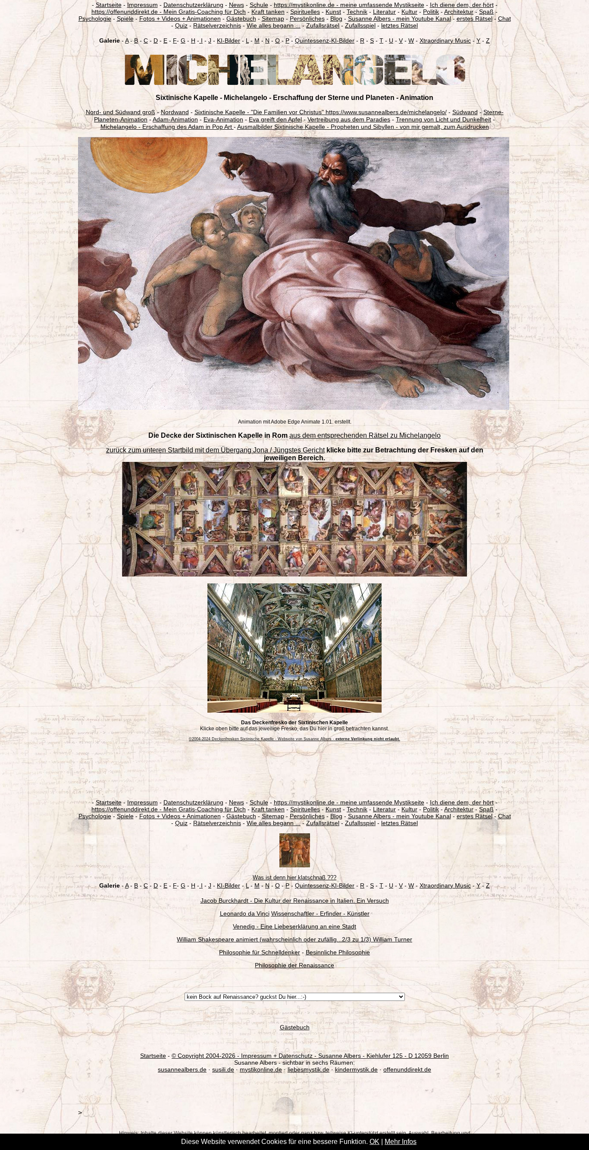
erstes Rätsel (474, 18)
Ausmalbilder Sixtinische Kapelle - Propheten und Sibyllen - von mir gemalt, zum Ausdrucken (363, 126)
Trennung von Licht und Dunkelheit (443, 119)
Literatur (384, 11)
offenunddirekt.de (407, 1069)
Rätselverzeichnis (217, 25)
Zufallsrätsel (322, 25)
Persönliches (307, 18)
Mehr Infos (401, 1141)
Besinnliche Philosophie (338, 952)
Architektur (458, 11)
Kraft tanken (268, 11)
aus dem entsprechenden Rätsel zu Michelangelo (365, 435)
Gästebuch (241, 18)
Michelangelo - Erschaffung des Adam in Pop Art (167, 126)
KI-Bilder (228, 40)
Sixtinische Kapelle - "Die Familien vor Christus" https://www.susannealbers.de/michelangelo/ (320, 112)
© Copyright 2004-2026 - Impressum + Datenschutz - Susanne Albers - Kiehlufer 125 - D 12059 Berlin (310, 1055)
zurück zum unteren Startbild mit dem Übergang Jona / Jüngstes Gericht (215, 450)
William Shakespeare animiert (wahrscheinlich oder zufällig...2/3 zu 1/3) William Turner (294, 939)
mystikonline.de (261, 1069)
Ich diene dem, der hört (462, 4)
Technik (357, 11)
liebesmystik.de (308, 1069)
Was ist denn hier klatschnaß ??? (294, 877)
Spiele (125, 18)
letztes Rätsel (399, 25)
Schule (259, 4)
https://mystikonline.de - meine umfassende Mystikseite (349, 4)
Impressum (142, 4)
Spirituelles (305, 11)
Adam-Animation (175, 119)
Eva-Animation (223, 119)
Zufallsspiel (360, 25)
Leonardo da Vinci (244, 913)
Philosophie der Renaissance (294, 965)
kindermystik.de (356, 1069)
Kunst (333, 11)
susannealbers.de (182, 1069)
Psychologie (94, 18)
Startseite (109, 4)
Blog (336, 18)
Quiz (181, 25)
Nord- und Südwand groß (120, 112)
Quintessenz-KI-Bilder (324, 40)
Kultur (409, 11)
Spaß (486, 11)
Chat (504, 18)
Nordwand (175, 112)
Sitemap (273, 18)
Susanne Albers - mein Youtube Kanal (399, 18)
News (236, 4)
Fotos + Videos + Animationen (180, 18)
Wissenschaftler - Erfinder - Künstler (320, 913)
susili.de (223, 1069)
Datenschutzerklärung (193, 4)
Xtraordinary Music (445, 40)
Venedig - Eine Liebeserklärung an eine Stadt (294, 926)
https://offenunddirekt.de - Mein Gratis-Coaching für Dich (168, 11)
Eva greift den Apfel (275, 119)
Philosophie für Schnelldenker (259, 952)
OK (374, 1141)
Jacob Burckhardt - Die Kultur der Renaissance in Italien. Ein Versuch (295, 900)
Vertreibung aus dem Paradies (348, 119)
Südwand (465, 112)
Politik (431, 11)
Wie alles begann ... (274, 25)
